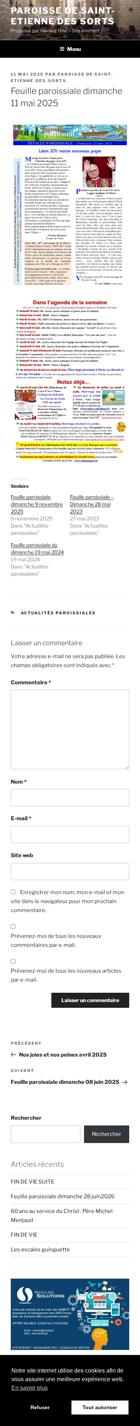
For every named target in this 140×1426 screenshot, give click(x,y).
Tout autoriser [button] (100, 1407)
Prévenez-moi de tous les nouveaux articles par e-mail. (66, 975)
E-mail (21, 818)
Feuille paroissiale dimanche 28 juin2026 (63, 1196)
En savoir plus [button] (29, 1388)
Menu (74, 49)
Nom (19, 782)
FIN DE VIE (24, 1235)
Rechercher (26, 1118)
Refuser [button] (40, 1407)
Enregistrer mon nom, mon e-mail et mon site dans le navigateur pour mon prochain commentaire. (67, 901)
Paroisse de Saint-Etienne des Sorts (63, 16)
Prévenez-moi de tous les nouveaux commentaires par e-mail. (56, 940)
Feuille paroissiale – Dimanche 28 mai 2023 (92, 504)
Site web (22, 855)
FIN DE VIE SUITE (32, 1182)
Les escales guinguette (40, 1249)
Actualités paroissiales (58, 612)
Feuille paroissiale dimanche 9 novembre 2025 (37, 504)
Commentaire (31, 682)
